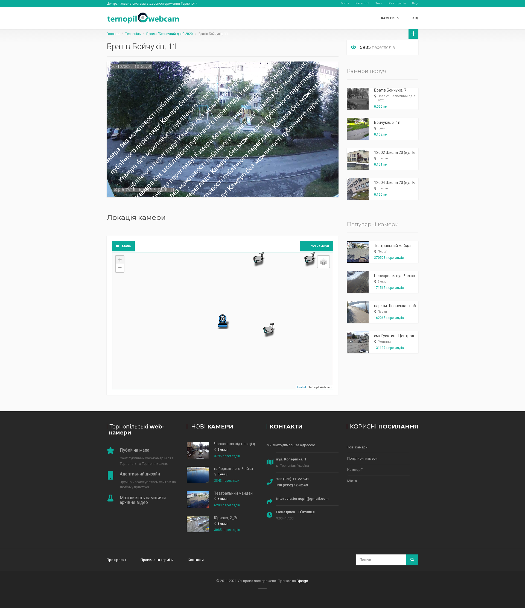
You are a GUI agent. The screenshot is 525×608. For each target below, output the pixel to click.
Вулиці (382, 128)
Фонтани (384, 341)
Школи (383, 158)
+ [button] (120, 259)
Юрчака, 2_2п (226, 518)
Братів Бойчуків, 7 (390, 90)
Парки (382, 311)
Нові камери (357, 447)
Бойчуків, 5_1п (387, 122)
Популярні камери (362, 458)
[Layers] (323, 262)
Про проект (116, 560)
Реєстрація (397, 3)
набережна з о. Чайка (233, 468)
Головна (113, 34)
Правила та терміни (157, 560)
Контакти (196, 560)
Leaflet (301, 387)
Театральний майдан (233, 493)
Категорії (362, 3)
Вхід (415, 3)
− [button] (120, 268)
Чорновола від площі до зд (238, 444)
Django (302, 581)
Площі (382, 251)
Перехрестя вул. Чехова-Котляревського (411, 276)
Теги (378, 3)
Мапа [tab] (126, 246)
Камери (388, 18)
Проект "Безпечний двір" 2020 (169, 34)
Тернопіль (133, 34)
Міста (345, 3)
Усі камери (320, 246)
